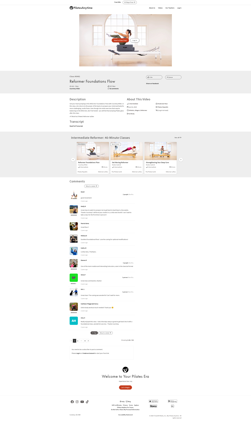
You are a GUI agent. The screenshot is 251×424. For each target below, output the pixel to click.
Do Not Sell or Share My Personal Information (125, 409)
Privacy (125, 405)
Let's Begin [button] (125, 387)
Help (123, 401)
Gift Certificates (117, 405)
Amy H (83, 318)
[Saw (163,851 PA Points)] (74, 283)
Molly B (83, 206)
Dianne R (84, 260)
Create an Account (88, 353)
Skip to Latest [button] (91, 186)
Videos (160, 8)
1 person (125, 277)
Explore (136, 405)
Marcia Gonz (85, 223)
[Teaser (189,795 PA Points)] (74, 312)
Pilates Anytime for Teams (125, 407)
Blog (129, 401)
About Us (152, 8)
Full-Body (131, 114)
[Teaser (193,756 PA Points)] (74, 215)
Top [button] (94, 333)
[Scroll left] (73, 160)
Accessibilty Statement (125, 415)
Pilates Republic (163, 107)
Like (150, 77)
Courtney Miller (75, 89)
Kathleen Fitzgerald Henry (89, 304)
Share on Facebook (152, 83)
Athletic (131, 110)
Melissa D (84, 236)
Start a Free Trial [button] (120, 40)
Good (82, 192)
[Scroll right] (181, 160)
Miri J (82, 289)
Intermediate (133, 104)
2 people (125, 194)
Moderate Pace (163, 104)
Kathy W (83, 248)
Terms (131, 405)
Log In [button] (134, 40)
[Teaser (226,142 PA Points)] (74, 269)
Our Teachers (170, 8)
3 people (125, 263)
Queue (170, 77)
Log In (179, 8)
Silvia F (83, 275)
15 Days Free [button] (129, 2)
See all (177, 137)
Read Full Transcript (76, 126)
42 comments (114, 89)
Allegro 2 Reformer (141, 110)
